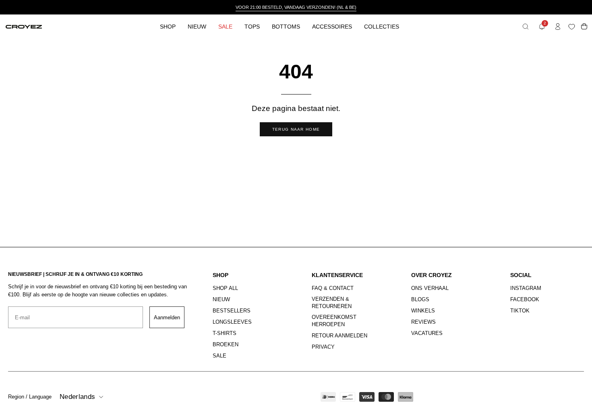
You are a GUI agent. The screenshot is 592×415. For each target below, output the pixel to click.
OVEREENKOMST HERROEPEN (334, 320)
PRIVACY (323, 347)
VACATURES (427, 333)
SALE (219, 356)
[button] (525, 26)
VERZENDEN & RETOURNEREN (332, 302)
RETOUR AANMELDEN (339, 336)
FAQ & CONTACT (333, 288)
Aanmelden (167, 317)
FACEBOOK (524, 299)
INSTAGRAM (525, 288)
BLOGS (420, 299)
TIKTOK (520, 311)
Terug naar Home (296, 129)
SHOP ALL (225, 288)
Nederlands (77, 397)
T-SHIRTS (224, 333)
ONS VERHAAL (430, 288)
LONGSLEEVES (232, 322)
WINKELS (423, 311)
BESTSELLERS (231, 311)
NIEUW (221, 299)
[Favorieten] (573, 27)
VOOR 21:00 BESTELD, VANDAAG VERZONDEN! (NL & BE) (296, 7)
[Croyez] (24, 27)
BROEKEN (225, 344)
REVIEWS (423, 322)
